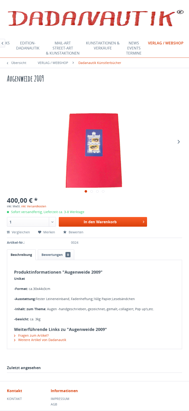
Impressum (60, 399)
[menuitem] (28, 48)
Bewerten (75, 232)
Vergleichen (20, 232)
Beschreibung (21, 254)
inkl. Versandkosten (33, 206)
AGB (54, 404)
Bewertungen (55, 254)
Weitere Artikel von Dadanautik (41, 340)
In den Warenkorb (100, 221)
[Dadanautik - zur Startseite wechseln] (95, 19)
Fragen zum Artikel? (33, 335)
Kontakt (14, 399)
